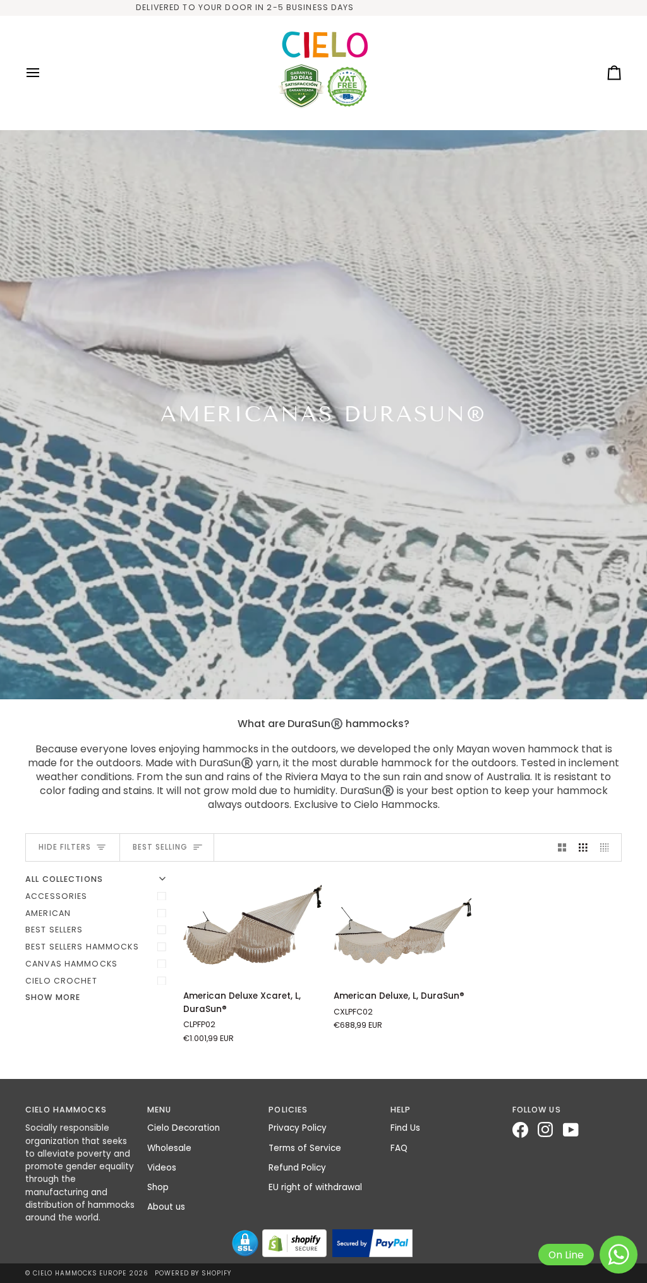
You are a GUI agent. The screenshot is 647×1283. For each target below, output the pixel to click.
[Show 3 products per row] (583, 847)
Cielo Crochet (61, 980)
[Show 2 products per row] (562, 847)
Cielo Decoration (183, 1128)
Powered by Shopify (193, 1273)
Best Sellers (54, 929)
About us (166, 1207)
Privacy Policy (298, 1128)
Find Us (405, 1128)
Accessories (56, 896)
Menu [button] (159, 1109)
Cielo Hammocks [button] (66, 1109)
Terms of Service (305, 1148)
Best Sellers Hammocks (82, 946)
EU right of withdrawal (315, 1187)
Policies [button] (288, 1109)
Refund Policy (297, 1168)
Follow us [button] (536, 1109)
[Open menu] (44, 73)
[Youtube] (575, 1130)
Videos (161, 1168)
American (48, 913)
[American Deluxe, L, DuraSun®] (403, 927)
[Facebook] (525, 1130)
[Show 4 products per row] (608, 847)
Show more (52, 997)
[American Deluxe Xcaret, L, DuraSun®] (252, 927)
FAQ (399, 1148)
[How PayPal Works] (372, 1243)
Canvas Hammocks (71, 963)
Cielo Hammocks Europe (79, 1273)
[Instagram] (550, 1130)
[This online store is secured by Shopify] (294, 1243)
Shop (158, 1187)
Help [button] (400, 1109)
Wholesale (169, 1148)
